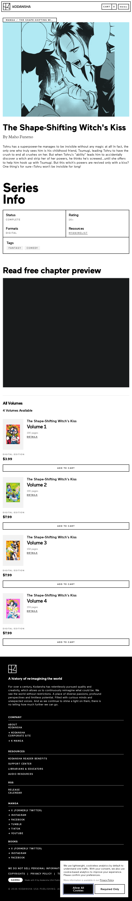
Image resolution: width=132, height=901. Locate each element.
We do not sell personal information (36, 868)
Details (32, 436)
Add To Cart (66, 468)
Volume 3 (37, 542)
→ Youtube (15, 833)
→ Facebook (16, 819)
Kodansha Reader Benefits (27, 758)
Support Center (20, 763)
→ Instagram (17, 815)
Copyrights (16, 873)
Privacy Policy (41, 873)
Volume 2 (37, 484)
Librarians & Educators (25, 768)
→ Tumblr (15, 824)
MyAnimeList (78, 233)
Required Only (110, 889)
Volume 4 (37, 600)
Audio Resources (20, 774)
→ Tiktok (14, 828)
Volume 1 (36, 426)
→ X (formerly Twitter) (25, 810)
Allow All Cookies (78, 889)
